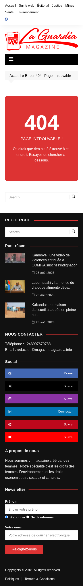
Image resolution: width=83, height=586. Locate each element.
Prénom (11, 501)
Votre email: (14, 527)
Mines (69, 5)
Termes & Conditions (40, 579)
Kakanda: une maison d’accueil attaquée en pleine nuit (54, 310)
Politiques (12, 579)
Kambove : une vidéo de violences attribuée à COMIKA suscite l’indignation (54, 260)
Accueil (10, 5)
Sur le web (26, 5)
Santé (9, 12)
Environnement (28, 12)
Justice (57, 5)
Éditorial (43, 5)
